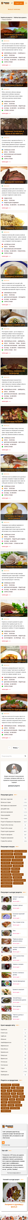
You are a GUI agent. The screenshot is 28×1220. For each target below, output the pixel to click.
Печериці (23, 343)
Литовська (4, 1062)
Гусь (13, 1087)
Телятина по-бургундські (14, 709)
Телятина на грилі (14, 421)
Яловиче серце (6, 1111)
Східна (2, 1068)
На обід (6, 59)
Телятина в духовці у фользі (14, 35)
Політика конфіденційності (14, 1173)
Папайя (12, 1099)
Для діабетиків (5, 809)
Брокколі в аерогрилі (18, 989)
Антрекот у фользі (18, 905)
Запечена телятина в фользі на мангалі (14, 132)
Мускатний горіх (6, 1096)
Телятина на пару (14, 566)
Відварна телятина (14, 276)
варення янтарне (17, 874)
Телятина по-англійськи (14, 661)
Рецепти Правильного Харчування (11, 822)
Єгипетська (4, 1033)
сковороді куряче (6, 886)
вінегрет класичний (20, 851)
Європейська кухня (10, 53)
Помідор (4, 1102)
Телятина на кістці (14, 470)
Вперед (15, 748)
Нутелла (15, 1096)
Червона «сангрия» (18, 964)
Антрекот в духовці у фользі (14, 1205)
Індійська (3, 1036)
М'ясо (6, 55)
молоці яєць (18, 854)
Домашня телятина (14, 182)
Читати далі (5, 65)
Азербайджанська (6, 1042)
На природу (7, 156)
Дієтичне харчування (10, 57)
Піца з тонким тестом (18, 922)
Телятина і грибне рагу (14, 325)
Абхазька (3, 1039)
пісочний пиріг (6, 860)
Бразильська (4, 1052)
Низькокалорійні (5, 815)
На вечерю (13, 59)
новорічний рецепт (7, 854)
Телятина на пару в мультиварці (14, 517)
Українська (4, 1071)
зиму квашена (5, 871)
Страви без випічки (6, 841)
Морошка (20, 1093)
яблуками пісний (17, 860)
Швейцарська (5, 1075)
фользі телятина (6, 874)
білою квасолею (18, 865)
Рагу (15, 350)
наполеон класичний (7, 857)
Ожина (22, 1096)
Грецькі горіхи (5, 1087)
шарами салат (17, 877)
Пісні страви (4, 818)
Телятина (12, 55)
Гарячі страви (8, 62)
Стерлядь (10, 1105)
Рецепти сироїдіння (6, 835)
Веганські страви (6, 802)
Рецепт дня (18, 3)
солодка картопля (6, 883)
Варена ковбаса (6, 1084)
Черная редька (15, 1108)
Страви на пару (18, 543)
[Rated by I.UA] (6, 1145)
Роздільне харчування (7, 838)
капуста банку (5, 868)
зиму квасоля (5, 862)
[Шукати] (25, 756)
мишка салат (15, 868)
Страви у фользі (9, 110)
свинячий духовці (7, 880)
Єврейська (4, 1029)
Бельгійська (4, 1049)
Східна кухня (8, 198)
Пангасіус (4, 1099)
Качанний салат (18, 1090)
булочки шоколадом (7, 851)
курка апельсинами (19, 880)
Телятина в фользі (14, 85)
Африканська (4, 1046)
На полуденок (8, 638)
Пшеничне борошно (14, 1102)
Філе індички (5, 1108)
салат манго (15, 871)
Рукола (4, 1105)
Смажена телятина (14, 228)
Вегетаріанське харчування (12, 154)
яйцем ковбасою (6, 865)
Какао (3, 1090)
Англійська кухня (9, 244)
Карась (9, 1090)
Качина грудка (5, 1093)
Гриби (18, 343)
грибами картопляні (17, 862)
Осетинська (4, 1065)
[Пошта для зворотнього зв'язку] (3, 1142)
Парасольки (20, 1099)
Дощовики (20, 1087)
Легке (13, 1093)
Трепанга (18, 1105)
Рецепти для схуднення (11, 202)
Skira (14, 930)
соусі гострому (18, 883)
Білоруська (4, 1055)
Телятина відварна (14, 615)
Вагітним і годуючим (6, 799)
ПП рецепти (22, 297)
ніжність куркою (20, 857)
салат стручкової (6, 877)
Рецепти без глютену (7, 825)
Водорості (15, 1084)
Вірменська (4, 1058)
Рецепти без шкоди (6, 828)
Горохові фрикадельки (19, 981)
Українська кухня (9, 101)
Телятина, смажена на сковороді (14, 372)
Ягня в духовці (17, 1006)
